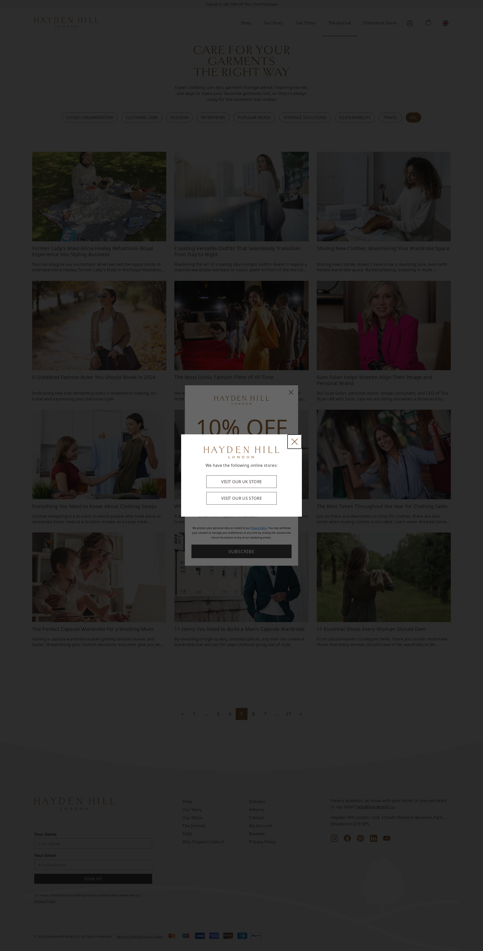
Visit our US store (241, 498)
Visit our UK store (241, 481)
